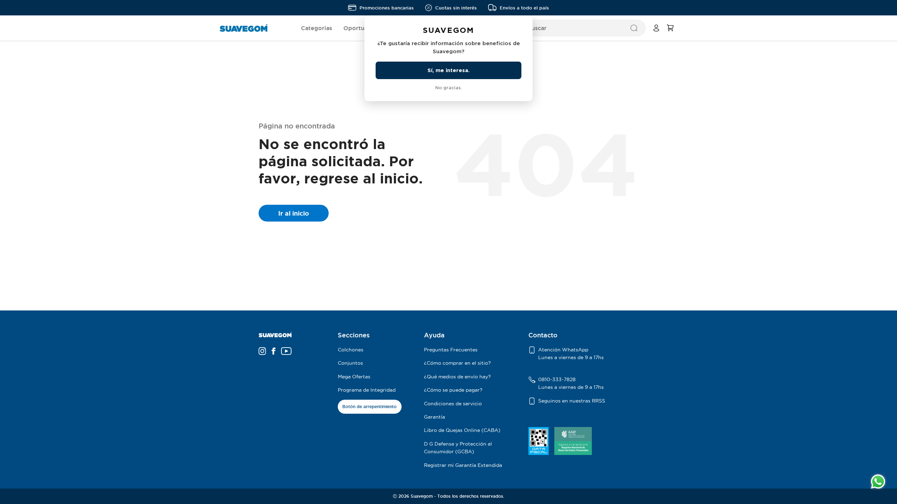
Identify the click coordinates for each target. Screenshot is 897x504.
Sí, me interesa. (448, 70)
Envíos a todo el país (524, 7)
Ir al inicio (293, 213)
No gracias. (448, 87)
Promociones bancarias (387, 7)
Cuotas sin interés (456, 7)
